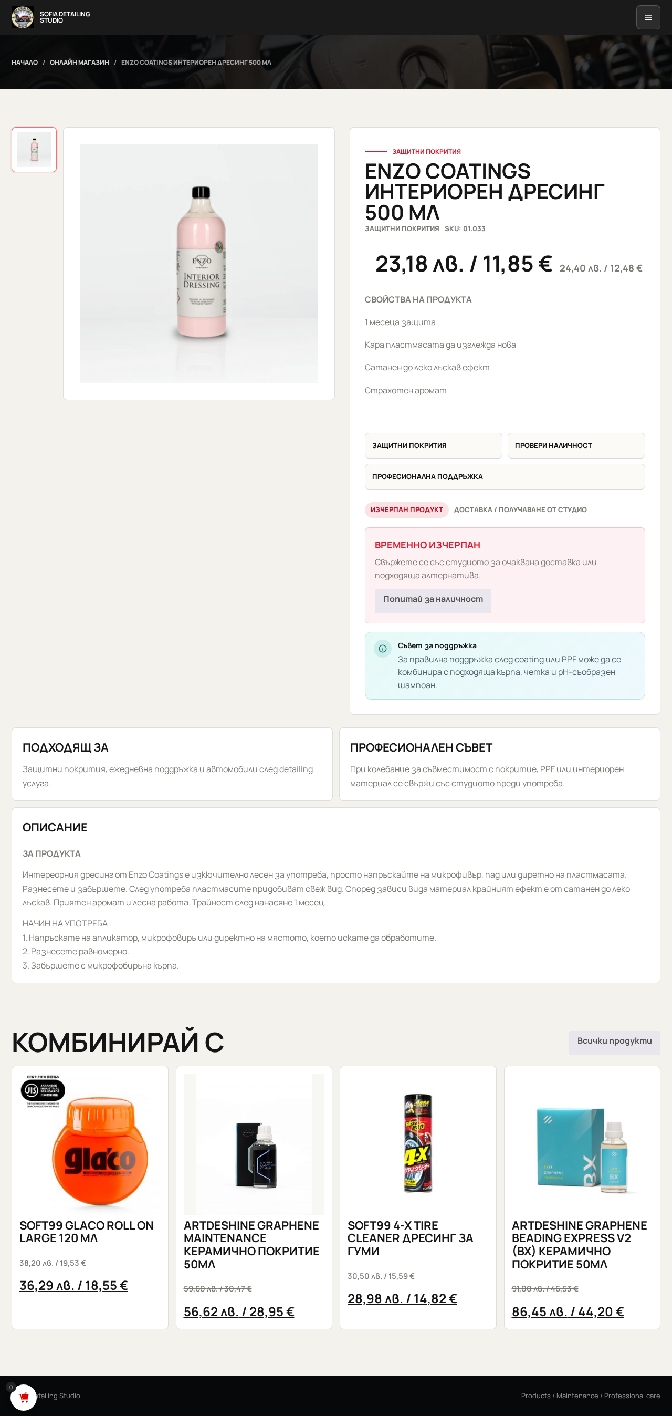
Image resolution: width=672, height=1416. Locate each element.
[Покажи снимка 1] (34, 149)
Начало (25, 62)
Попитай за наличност (433, 599)
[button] (199, 263)
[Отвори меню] (648, 17)
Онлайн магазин (79, 62)
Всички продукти (615, 1040)
